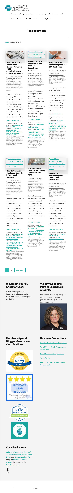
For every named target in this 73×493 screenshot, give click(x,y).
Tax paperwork (35, 135)
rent (42, 134)
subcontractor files (13, 248)
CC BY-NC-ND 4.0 (13, 465)
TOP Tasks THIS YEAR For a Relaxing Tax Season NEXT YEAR (36, 171)
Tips (15, 134)
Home (7, 42)
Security (15, 247)
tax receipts (60, 128)
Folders (57, 126)
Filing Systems (18, 242)
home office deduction (35, 132)
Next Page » (20, 270)
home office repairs (34, 134)
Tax (29, 135)
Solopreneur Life (33, 127)
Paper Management (12, 239)
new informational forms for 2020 (14, 131)
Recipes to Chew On (22, 457)
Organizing (52, 122)
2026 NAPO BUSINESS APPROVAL (53, 343)
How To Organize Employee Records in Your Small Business (14, 174)
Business (13, 126)
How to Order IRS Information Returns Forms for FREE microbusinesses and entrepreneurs (14, 67)
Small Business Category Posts (52, 354)
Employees (9, 242)
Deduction (37, 131)
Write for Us (45, 358)
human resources (11, 243)
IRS (12, 130)
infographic (40, 230)
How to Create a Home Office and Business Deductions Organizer (35, 65)
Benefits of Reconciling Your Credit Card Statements (56, 176)
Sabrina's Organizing (14, 452)
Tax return (37, 137)
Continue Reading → (13, 120)
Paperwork (13, 133)
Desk (16, 240)
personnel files (11, 245)
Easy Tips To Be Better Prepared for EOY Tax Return (57, 64)
